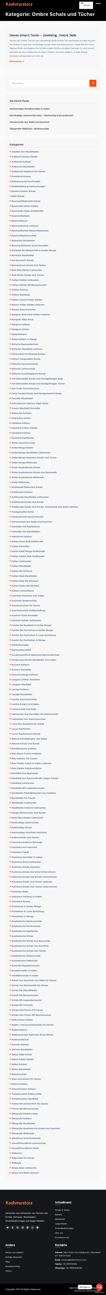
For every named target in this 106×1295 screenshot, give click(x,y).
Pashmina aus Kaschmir (24, 847)
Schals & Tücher (62, 1210)
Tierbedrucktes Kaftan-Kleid (26, 1093)
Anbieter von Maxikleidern (25, 151)
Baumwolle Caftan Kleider (25, 206)
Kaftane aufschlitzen (23, 590)
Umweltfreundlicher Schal (25, 1148)
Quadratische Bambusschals (27, 921)
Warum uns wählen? (14, 1252)
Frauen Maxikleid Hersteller (26, 408)
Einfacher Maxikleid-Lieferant (27, 348)
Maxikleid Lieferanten (23, 783)
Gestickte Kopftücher (23, 437)
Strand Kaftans (19, 1083)
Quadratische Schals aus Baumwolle (31, 940)
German (86, 5)
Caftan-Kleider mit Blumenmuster (29, 284)
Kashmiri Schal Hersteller (25, 615)
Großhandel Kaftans (22, 492)
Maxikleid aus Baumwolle (25, 773)
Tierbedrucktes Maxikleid (25, 1098)
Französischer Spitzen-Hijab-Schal (30, 403)
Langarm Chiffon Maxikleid (26, 679)
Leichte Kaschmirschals (24, 699)
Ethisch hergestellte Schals (26, 358)
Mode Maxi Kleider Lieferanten (27, 817)
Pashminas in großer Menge (26, 906)
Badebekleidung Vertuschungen (28, 186)
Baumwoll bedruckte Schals (26, 201)
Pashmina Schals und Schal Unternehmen (34, 871)
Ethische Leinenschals (23, 368)
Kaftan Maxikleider (21, 565)
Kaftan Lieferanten (21, 561)
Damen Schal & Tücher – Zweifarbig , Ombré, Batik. (43, 35)
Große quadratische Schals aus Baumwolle (34, 472)
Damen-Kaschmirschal (23, 309)
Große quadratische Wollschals (28, 477)
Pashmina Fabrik (20, 852)
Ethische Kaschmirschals (25, 363)
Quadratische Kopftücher (25, 931)
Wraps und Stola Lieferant (25, 1172)
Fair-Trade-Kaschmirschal (25, 388)
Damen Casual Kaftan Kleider (27, 299)
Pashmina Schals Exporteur (26, 866)
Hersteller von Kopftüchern (26, 526)
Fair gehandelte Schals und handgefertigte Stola (37, 378)
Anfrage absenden (13, 1257)
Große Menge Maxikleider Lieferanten (31, 452)
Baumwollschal (19, 220)
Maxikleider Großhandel (24, 802)
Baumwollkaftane (21, 215)
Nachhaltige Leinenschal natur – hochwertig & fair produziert (41, 115)
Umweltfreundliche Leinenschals (29, 1143)
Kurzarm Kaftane (20, 664)
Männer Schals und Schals (26, 743)
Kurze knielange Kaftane (25, 674)
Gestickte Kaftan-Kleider (24, 427)
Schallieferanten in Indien (25, 975)
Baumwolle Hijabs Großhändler (28, 210)
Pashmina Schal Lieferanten (26, 861)
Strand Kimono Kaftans (24, 1088)
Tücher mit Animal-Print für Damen (30, 1103)
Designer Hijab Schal (22, 319)
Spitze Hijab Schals (22, 1054)
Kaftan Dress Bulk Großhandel (27, 541)
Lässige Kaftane (20, 689)
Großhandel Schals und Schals (28, 501)
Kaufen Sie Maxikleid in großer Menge (31, 625)
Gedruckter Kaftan (21, 418)
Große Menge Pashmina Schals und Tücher (34, 457)
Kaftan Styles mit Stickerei (25, 585)
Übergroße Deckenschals (25, 1113)
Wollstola (16, 1162)
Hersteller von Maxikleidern (26, 531)
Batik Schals (18, 196)
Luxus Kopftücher (21, 728)
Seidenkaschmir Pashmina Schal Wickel (32, 1034)
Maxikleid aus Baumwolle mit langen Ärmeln (35, 778)
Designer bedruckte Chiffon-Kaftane (31, 314)
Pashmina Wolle (20, 891)
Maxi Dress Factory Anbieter (26, 753)
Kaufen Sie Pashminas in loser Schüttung (34, 635)
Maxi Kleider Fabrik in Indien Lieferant (31, 763)
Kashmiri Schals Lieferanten (26, 620)
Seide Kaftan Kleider (22, 1019)
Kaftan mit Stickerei (22, 570)
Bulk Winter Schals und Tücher (28, 274)
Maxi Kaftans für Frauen (24, 758)
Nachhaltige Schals (22, 827)
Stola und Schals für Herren (26, 1078)
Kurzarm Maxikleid (21, 669)
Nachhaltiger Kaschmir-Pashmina (29, 832)
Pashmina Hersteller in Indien (27, 857)
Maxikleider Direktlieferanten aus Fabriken (34, 792)
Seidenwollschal (20, 1039)
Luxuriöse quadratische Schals (28, 723)
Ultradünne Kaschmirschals (26, 1138)
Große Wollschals (21, 482)
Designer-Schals (20, 329)
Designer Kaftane (21, 324)
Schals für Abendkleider (24, 990)
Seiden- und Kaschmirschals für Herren (33, 1024)
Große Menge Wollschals (24, 462)
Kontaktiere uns (62, 1237)
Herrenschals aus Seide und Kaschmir (32, 521)
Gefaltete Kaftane (21, 423)
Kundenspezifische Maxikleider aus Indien (34, 659)
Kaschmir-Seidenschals (24, 600)
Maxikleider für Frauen (23, 797)
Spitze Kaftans (19, 1064)
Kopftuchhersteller (21, 649)
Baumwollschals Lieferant (25, 225)
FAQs (7, 1262)
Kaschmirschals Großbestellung (28, 610)
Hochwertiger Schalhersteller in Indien (30, 108)
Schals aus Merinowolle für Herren (30, 985)
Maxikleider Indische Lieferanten (29, 807)
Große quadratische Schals (26, 467)
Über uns (59, 1233)
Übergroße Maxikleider (23, 1123)
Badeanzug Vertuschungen (26, 181)
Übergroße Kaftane (21, 1118)
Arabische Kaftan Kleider (25, 156)
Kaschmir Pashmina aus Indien (28, 595)
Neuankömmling (12, 1266)
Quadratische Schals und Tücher (29, 950)
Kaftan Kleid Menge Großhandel (28, 551)
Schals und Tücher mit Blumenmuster (31, 1014)
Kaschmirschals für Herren (26, 605)
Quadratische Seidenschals (26, 955)
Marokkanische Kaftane (24, 748)
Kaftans (58, 1214)
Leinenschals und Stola (24, 709)
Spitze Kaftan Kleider (23, 1059)
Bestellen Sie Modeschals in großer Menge (34, 250)
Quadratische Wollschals (25, 960)
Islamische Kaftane (22, 536)
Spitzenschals (19, 1074)
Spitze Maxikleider (21, 1069)
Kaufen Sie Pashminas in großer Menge (32, 630)
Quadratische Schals (22, 936)
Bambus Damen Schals (24, 191)
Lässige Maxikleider (22, 694)
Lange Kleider (61, 1223)
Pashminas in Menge (23, 916)
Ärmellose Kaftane (21, 176)
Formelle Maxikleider (22, 398)
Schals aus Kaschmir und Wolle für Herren (34, 980)
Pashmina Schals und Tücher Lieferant (32, 881)
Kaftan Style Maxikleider (24, 575)
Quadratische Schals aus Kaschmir (30, 945)
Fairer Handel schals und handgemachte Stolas (37, 393)
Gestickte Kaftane (21, 432)
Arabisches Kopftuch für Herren (28, 171)
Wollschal (17, 1153)
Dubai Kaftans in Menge (24, 339)
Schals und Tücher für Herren (27, 1009)
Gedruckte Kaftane (21, 413)
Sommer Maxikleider (22, 1049)
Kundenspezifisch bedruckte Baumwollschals (35, 654)
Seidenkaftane (19, 1029)
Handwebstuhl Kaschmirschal (27, 516)
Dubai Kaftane (19, 334)
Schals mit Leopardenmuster (27, 1000)
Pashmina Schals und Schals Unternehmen (34, 876)
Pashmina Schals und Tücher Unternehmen (34, 886)
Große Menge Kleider (22, 447)
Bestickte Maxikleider (23, 255)
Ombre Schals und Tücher (25, 837)
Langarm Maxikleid (21, 684)
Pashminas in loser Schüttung (28, 911)
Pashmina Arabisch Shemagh (27, 842)
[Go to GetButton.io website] (99, 1292)
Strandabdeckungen (64, 1228)
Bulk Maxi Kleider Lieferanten (27, 270)
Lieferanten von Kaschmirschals (29, 718)
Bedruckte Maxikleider (23, 240)
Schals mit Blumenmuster (25, 995)
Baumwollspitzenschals (24, 235)
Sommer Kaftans (20, 1044)
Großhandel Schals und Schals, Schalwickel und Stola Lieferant (45, 506)
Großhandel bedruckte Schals (27, 487)
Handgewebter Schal (23, 511)
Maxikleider (60, 1219)
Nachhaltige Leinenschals (25, 822)
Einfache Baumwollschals (25, 344)
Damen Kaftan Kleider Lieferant (28, 304)
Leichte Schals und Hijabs (25, 704)
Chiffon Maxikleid (21, 294)
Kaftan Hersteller (20, 546)
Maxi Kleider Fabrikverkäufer (27, 768)
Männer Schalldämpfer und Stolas (29, 738)
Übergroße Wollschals (23, 1133)
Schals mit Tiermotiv (22, 1005)
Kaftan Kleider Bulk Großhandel (28, 556)
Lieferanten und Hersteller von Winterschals (35, 714)
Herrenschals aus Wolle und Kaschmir (29, 121)
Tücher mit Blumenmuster (25, 1108)
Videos (8, 1271)
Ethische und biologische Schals (29, 373)
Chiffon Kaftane (20, 289)
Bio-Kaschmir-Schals (23, 260)
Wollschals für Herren (23, 1157)
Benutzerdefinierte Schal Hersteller (30, 245)
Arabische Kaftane (21, 161)
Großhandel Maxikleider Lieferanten (30, 496)
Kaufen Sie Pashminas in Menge (28, 640)
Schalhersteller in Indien (24, 970)
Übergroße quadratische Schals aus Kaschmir (36, 1128)
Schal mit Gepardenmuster (25, 965)
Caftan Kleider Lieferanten (25, 279)
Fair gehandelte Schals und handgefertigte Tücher (38, 383)
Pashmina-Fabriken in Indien (27, 896)
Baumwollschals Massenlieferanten (30, 230)
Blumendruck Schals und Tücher (29, 265)
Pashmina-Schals (21, 901)
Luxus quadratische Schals (26, 733)
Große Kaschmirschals (23, 442)
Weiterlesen (16, 61)
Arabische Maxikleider (23, 166)
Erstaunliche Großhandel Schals (28, 353)
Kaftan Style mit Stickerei (25, 580)
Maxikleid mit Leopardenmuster (28, 787)
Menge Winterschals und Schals (29, 812)
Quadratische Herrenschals (26, 926)
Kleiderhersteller (20, 644)
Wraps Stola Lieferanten (24, 1167)
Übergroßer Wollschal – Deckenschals (29, 128)
